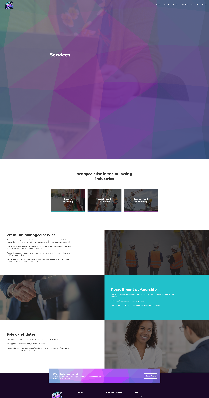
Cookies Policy (138, 396)
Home (158, 5)
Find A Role (194, 5)
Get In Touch (151, 376)
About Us (166, 5)
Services (175, 5)
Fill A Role (185, 5)
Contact (204, 5)
